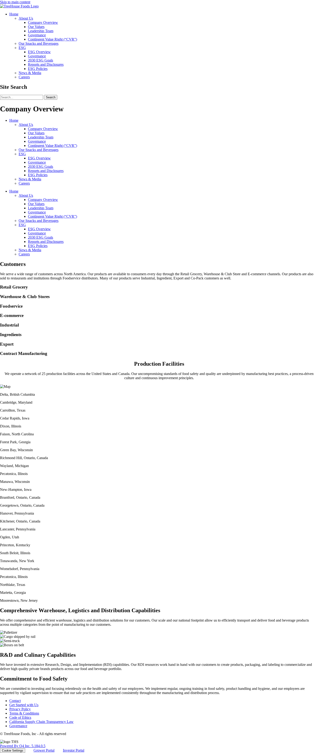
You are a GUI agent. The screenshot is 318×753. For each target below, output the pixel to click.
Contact (15, 701)
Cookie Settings (12, 750)
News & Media (30, 73)
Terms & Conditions (24, 713)
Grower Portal (44, 750)
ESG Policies (37, 69)
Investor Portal (73, 750)
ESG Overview (39, 52)
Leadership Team (40, 31)
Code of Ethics (20, 717)
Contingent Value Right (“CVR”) (52, 39)
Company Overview (43, 22)
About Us (26, 18)
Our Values (36, 27)
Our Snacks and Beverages (38, 43)
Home (13, 14)
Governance (37, 35)
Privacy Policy (20, 709)
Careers (24, 77)
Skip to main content (15, 2)
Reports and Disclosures (46, 64)
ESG (22, 48)
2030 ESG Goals (40, 60)
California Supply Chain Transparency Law (41, 722)
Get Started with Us (23, 705)
